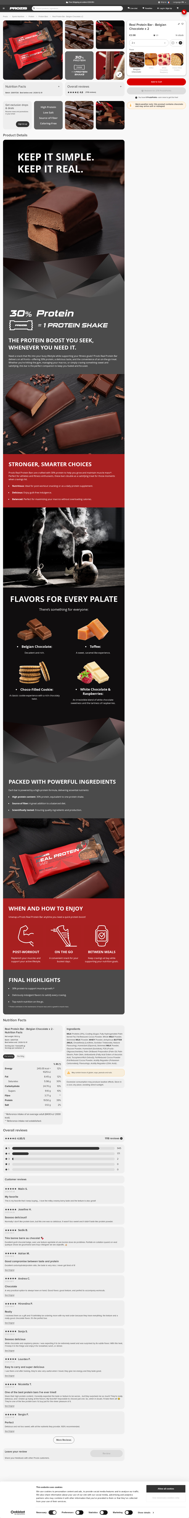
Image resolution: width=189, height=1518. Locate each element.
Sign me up (22, 124)
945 (119, 1148)
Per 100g (20, 1056)
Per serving (9, 1056)
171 (118, 1153)
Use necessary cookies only (165, 1498)
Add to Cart (156, 81)
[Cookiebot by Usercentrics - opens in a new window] (18, 1513)
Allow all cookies (166, 1489)
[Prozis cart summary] (178, 8)
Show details (144, 1512)
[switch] (79, 1512)
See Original (9, 1270)
